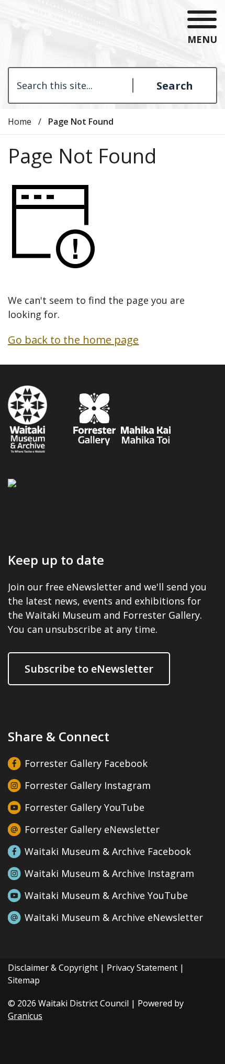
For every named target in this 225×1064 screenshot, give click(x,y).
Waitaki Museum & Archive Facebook (108, 851)
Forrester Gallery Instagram (88, 785)
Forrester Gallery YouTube (84, 807)
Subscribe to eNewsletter (89, 669)
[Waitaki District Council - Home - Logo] (47, 28)
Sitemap (24, 980)
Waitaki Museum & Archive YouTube (106, 895)
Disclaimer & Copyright (53, 967)
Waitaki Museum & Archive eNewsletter (114, 917)
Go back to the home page (73, 340)
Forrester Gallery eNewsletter (92, 829)
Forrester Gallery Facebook (86, 763)
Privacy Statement (142, 967)
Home (19, 121)
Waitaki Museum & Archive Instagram (109, 873)
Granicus (25, 1016)
